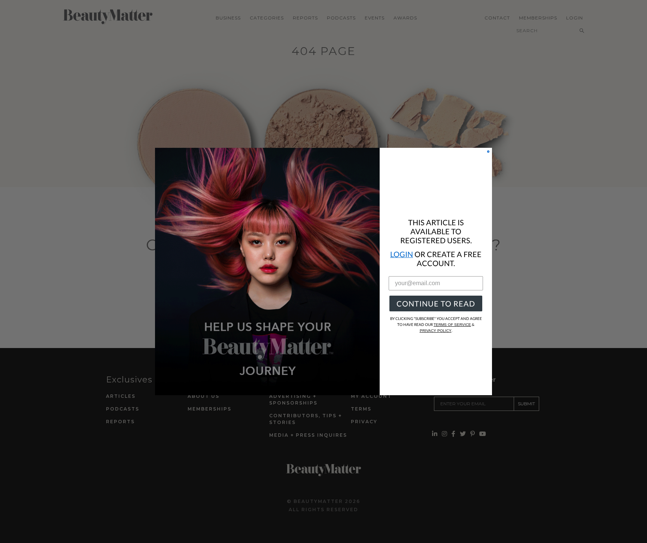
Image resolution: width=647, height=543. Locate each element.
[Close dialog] (488, 151)
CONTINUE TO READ (436, 303)
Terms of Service (452, 325)
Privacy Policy (436, 331)
